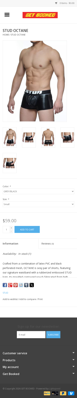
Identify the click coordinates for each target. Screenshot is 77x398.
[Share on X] (32, 285)
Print (40, 299)
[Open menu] (7, 14)
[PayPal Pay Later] (63, 393)
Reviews (47, 243)
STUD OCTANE (18, 34)
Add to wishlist (10, 299)
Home (6, 34)
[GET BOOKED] (45, 14)
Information (10, 243)
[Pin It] (15, 285)
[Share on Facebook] (5, 285)
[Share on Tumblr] (26, 285)
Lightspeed (54, 388)
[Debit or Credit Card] (55, 393)
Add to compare (28, 299)
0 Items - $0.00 (66, 3)
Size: (6, 199)
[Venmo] (70, 393)
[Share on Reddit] (21, 285)
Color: (7, 186)
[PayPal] (47, 393)
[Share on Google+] (10, 285)
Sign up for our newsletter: (38, 326)
